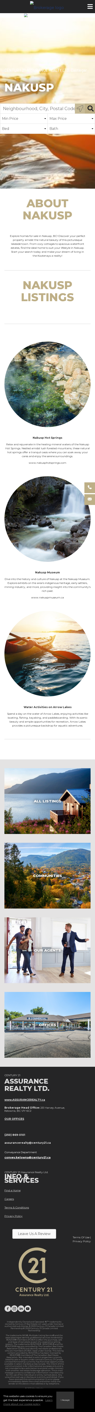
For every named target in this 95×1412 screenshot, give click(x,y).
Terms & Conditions (16, 1207)
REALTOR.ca (34, 1353)
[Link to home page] (47, 6)
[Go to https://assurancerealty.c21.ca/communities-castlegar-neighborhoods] (47, 876)
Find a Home (12, 1190)
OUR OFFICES (14, 1118)
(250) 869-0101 (14, 1134)
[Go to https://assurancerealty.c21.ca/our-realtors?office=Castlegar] (47, 950)
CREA (32, 1340)
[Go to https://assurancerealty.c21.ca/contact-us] (47, 1025)
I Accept (65, 1400)
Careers (9, 1199)
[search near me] (80, 109)
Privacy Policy (13, 1216)
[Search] (90, 109)
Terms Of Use (81, 1237)
